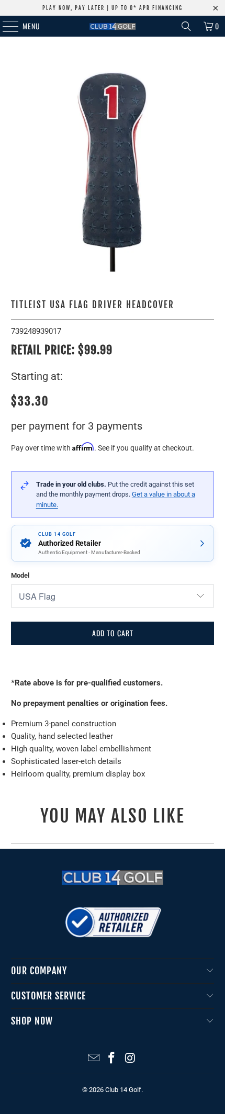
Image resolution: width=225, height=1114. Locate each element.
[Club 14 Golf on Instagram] (130, 1058)
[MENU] (5, 26)
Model (20, 575)
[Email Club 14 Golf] (94, 1058)
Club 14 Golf (123, 1090)
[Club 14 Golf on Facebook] (112, 1058)
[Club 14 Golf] (113, 26)
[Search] (186, 26)
